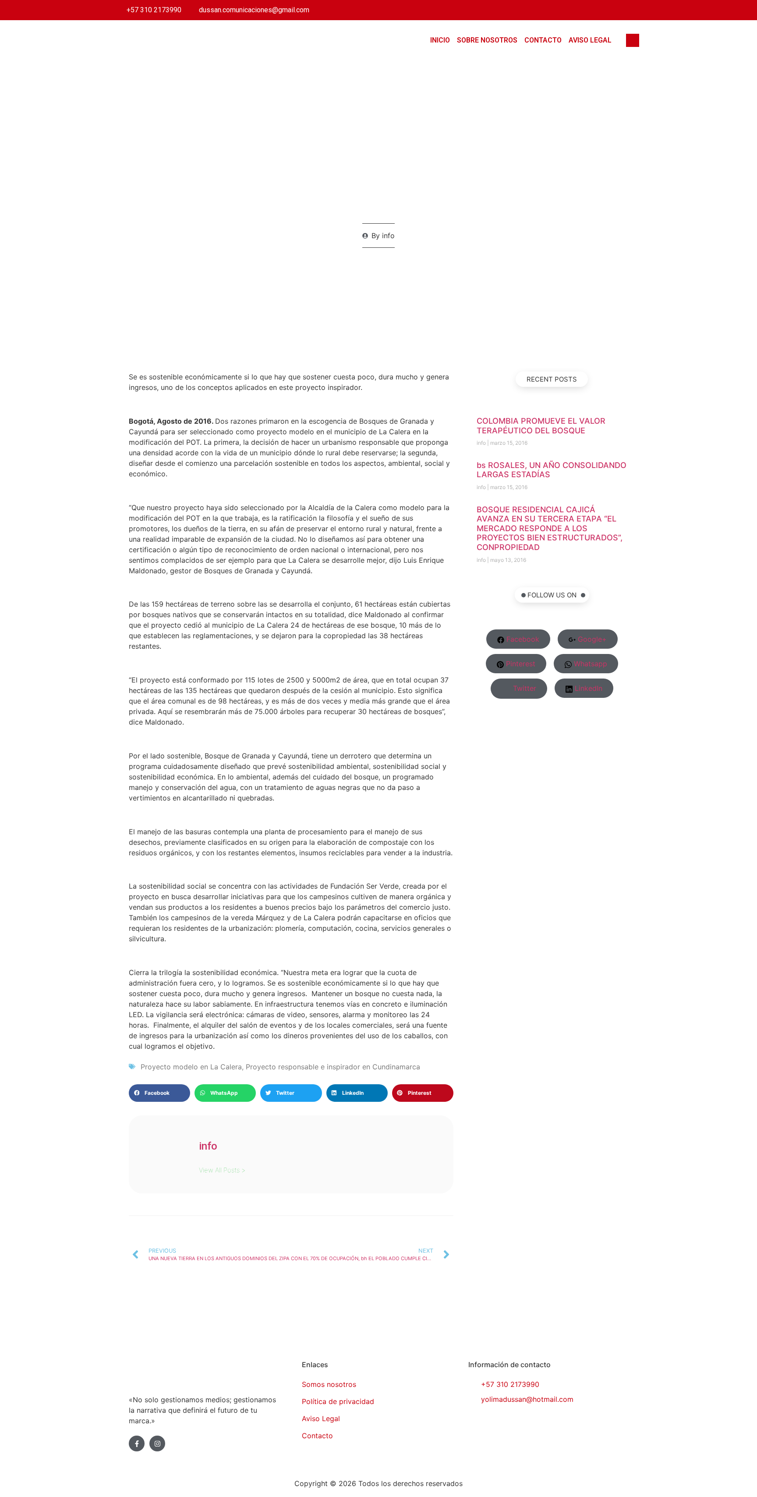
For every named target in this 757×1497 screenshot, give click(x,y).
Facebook (521, 639)
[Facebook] (598, 10)
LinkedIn (587, 688)
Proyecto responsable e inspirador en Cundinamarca (333, 1066)
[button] (159, 1093)
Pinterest (519, 663)
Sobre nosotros (487, 40)
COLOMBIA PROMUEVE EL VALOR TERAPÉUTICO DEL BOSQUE (541, 425)
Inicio (440, 40)
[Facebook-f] (137, 1443)
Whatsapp (589, 663)
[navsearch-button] (632, 40)
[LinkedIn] (616, 10)
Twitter (523, 688)
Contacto (543, 40)
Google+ (591, 639)
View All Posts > (222, 1169)
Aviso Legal (590, 40)
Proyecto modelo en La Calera (191, 1066)
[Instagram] (635, 10)
